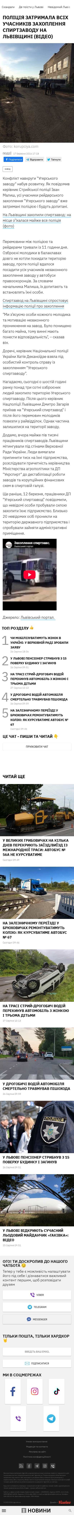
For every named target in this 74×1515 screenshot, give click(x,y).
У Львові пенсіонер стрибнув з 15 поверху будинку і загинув (36, 1159)
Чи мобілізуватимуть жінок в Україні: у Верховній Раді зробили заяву (39, 642)
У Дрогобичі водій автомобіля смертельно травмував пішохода (36, 1086)
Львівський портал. (38, 617)
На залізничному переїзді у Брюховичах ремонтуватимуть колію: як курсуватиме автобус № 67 (35, 930)
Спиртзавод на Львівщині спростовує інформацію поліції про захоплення (35, 303)
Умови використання (36, 1441)
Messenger (40, 1319)
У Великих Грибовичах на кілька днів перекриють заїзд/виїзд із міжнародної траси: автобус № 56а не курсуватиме (36, 847)
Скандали (8, 7)
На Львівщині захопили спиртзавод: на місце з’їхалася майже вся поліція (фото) (37, 220)
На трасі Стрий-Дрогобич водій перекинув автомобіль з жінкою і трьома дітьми (39, 679)
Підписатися (40, 1363)
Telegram (40, 1307)
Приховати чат (37, 746)
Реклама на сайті (37, 1451)
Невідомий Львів (59, 7)
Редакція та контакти (37, 1446)
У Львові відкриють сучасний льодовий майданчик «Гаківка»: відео (36, 1235)
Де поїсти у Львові (31, 7)
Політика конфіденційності (37, 1456)
